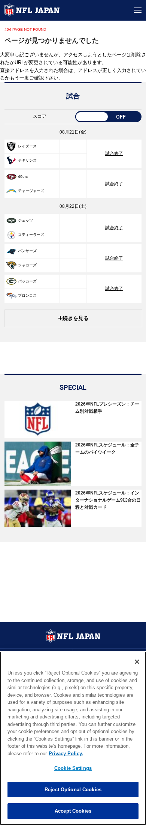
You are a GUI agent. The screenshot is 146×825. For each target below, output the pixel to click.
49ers (23, 176)
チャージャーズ (31, 191)
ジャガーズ (27, 265)
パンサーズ (27, 251)
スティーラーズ (31, 235)
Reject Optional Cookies (73, 789)
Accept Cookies (73, 811)
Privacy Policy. (66, 753)
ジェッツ (25, 220)
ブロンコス (27, 295)
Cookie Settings (73, 768)
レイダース (27, 146)
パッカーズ (27, 281)
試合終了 (114, 153)
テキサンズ (27, 160)
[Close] (137, 662)
